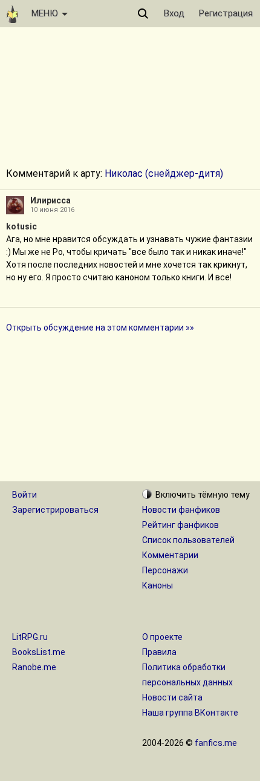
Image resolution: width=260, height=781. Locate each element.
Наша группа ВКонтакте (190, 712)
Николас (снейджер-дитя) (164, 173)
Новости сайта (172, 697)
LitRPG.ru (30, 637)
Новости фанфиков (181, 510)
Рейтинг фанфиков (180, 525)
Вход (174, 13)
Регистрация (226, 13)
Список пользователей (188, 540)
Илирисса (50, 200)
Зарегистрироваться (55, 510)
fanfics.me (216, 743)
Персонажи (165, 570)
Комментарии (170, 555)
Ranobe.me (34, 667)
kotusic (21, 226)
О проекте (162, 637)
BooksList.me (38, 652)
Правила (159, 652)
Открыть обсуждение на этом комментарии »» (100, 327)
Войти (24, 494)
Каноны (157, 585)
